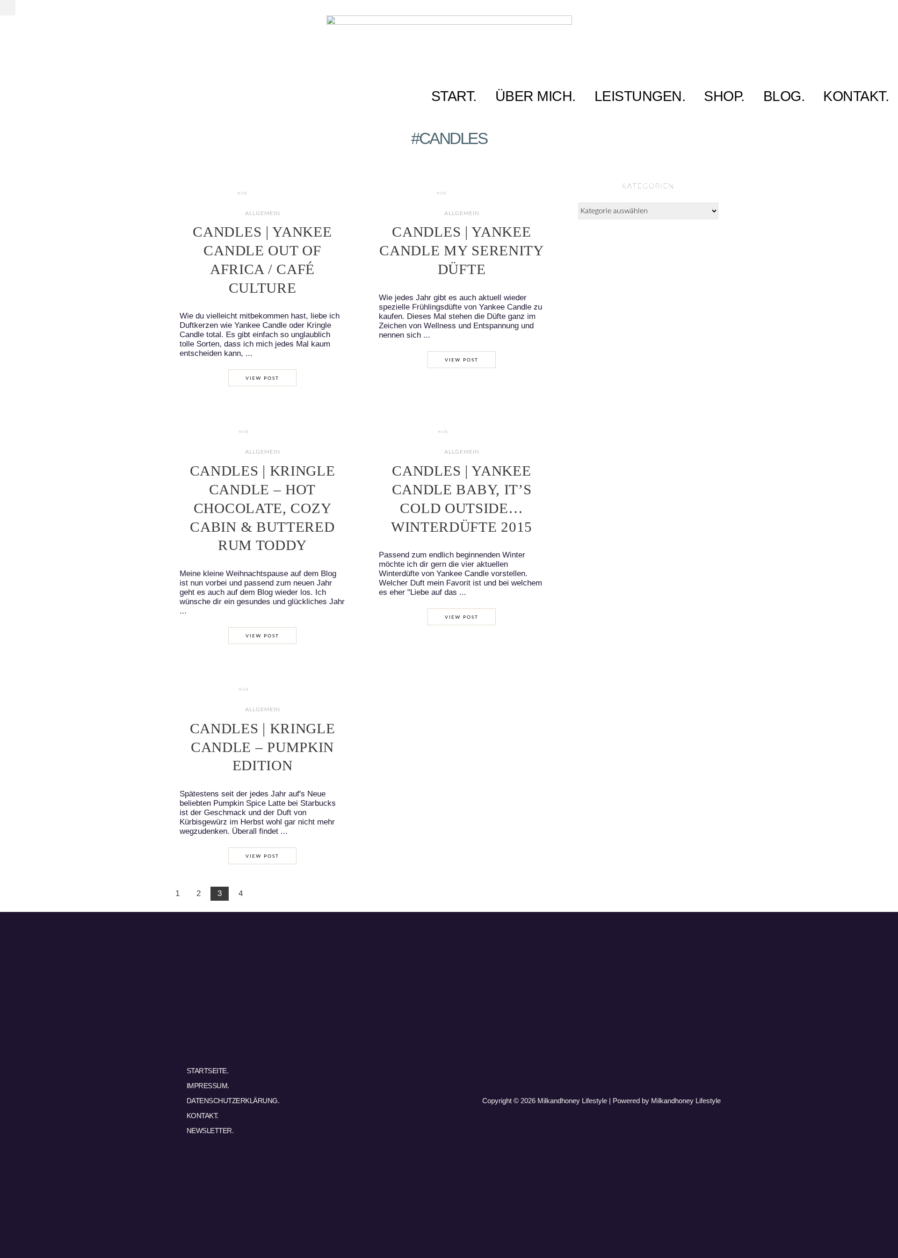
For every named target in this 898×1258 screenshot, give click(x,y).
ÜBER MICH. (535, 96)
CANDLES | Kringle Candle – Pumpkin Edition (262, 747)
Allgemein (262, 213)
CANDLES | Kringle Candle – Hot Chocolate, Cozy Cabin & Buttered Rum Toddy (262, 508)
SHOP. (724, 96)
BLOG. (784, 96)
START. (454, 96)
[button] (7, 7)
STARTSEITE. (208, 1071)
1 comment (266, 431)
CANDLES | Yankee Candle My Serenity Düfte (461, 250)
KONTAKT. (856, 96)
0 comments (267, 193)
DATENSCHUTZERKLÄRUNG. (233, 1101)
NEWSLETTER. (210, 1131)
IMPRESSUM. (208, 1086)
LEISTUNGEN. (640, 96)
